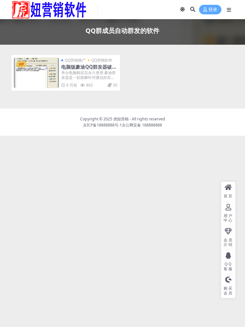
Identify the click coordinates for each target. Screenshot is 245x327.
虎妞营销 (121, 119)
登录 (212, 9)
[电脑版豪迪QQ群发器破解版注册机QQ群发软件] (36, 72)
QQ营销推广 (75, 60)
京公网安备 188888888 (142, 125)
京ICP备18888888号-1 (102, 125)
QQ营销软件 (101, 60)
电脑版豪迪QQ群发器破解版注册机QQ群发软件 (89, 70)
